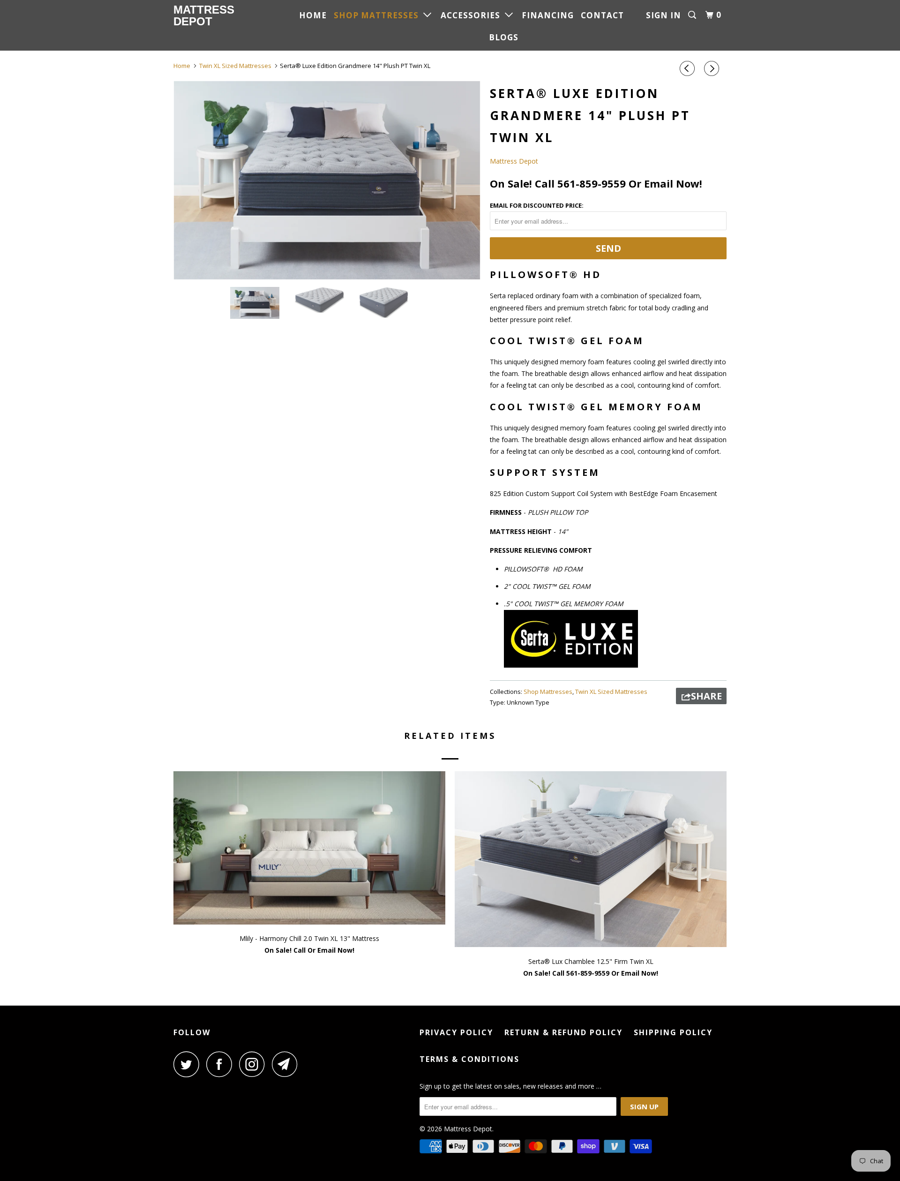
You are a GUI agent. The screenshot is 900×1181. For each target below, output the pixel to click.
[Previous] (689, 68)
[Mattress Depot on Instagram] (254, 1064)
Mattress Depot (203, 15)
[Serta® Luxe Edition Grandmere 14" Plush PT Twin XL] (326, 180)
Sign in (663, 15)
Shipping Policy (673, 1032)
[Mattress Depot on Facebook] (221, 1064)
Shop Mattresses (378, 15)
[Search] (693, 15)
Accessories (473, 15)
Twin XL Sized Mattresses (611, 691)
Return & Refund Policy (563, 1032)
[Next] (713, 68)
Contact (602, 15)
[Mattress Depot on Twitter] (188, 1064)
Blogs (503, 37)
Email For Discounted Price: (537, 205)
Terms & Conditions (469, 1059)
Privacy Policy (456, 1032)
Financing (548, 15)
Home (313, 15)
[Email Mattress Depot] (287, 1064)
